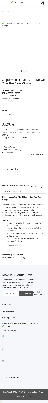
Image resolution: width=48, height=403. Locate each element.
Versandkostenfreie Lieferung (27, 129)
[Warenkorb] (42, 3)
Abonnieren (26, 293)
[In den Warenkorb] (4, 20)
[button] (33, 2)
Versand (24, 394)
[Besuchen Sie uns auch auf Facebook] (4, 383)
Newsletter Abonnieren (37, 293)
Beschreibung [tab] (36, 186)
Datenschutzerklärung (11, 282)
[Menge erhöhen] (44, 163)
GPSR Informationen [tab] (12, 191)
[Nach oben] (1, 401)
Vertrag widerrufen (12, 377)
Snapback (15, 98)
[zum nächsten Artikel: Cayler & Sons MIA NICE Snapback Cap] (15, 12)
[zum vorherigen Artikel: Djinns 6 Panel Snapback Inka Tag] (11, 12)
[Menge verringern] (4, 163)
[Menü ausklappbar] (5, 3)
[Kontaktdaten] (38, 3)
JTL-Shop (28, 396)
